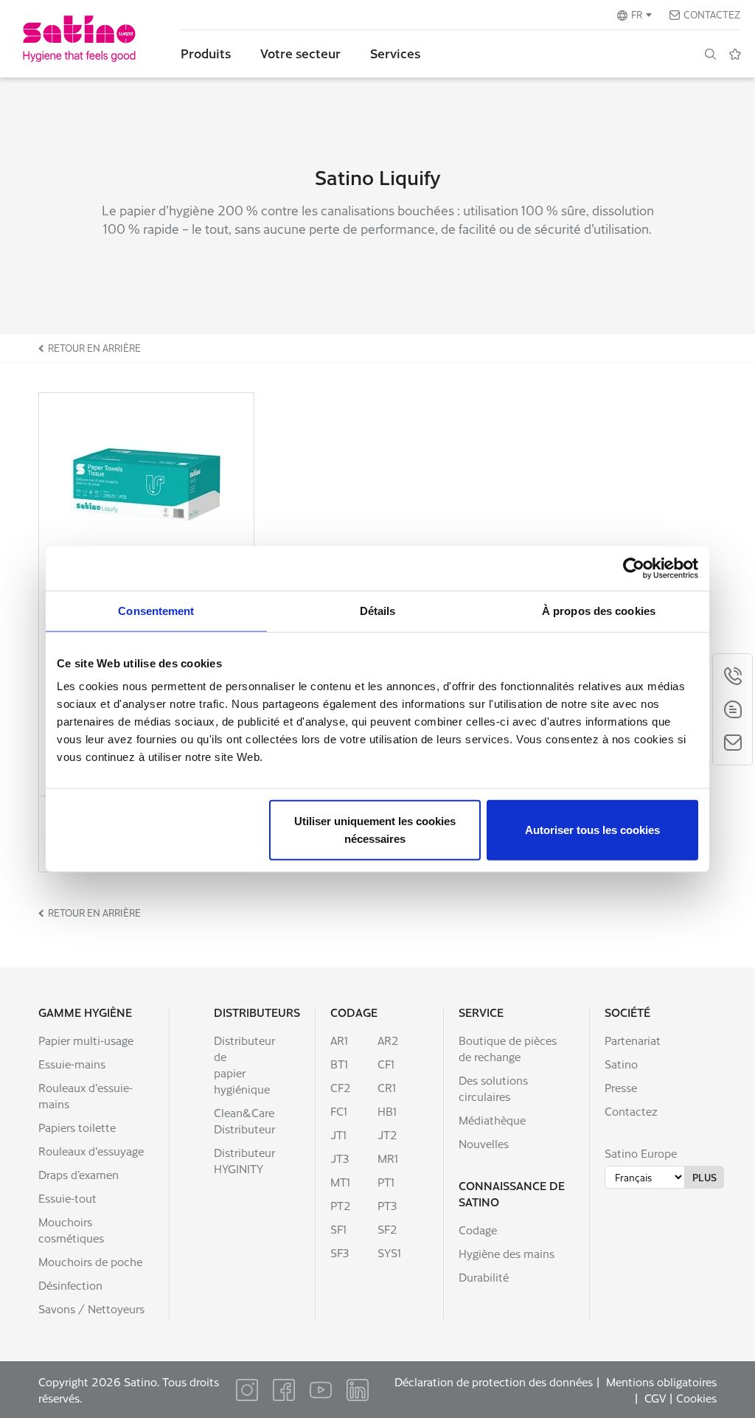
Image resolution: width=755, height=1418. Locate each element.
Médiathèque (492, 1119)
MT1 (340, 1181)
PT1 (386, 1181)
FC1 (338, 1111)
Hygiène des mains (506, 1253)
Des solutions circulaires (493, 1088)
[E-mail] (732, 709)
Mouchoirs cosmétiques (71, 1229)
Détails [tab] (378, 610)
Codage (354, 1012)
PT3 (387, 1205)
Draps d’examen (78, 1174)
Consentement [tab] (156, 610)
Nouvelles (484, 1143)
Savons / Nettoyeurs (91, 1308)
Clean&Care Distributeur (244, 1120)
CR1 (387, 1087)
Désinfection (70, 1285)
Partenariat (633, 1040)
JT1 (338, 1134)
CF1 (386, 1063)
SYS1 (389, 1252)
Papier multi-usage (85, 1040)
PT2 (340, 1205)
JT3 (339, 1158)
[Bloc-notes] (735, 54)
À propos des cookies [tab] (598, 610)
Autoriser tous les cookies (592, 830)
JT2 (387, 1134)
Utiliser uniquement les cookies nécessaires (375, 830)
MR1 (388, 1158)
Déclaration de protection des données (493, 1381)
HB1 (387, 1111)
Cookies (696, 1397)
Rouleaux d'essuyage (91, 1150)
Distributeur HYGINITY (244, 1160)
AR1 (339, 1040)
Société (627, 1012)
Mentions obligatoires (661, 1381)
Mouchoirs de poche (90, 1261)
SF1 (338, 1229)
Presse (621, 1087)
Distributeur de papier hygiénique (244, 1064)
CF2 (340, 1087)
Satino (621, 1063)
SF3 (339, 1252)
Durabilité (484, 1277)
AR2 (388, 1040)
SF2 (387, 1229)
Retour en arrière (94, 347)
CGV (655, 1397)
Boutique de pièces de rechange (508, 1048)
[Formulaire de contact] (732, 742)
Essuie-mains (71, 1063)
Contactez (711, 14)
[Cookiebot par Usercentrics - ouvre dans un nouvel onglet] (633, 568)
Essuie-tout (67, 1198)
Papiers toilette (77, 1127)
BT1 (339, 1063)
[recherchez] (710, 54)
